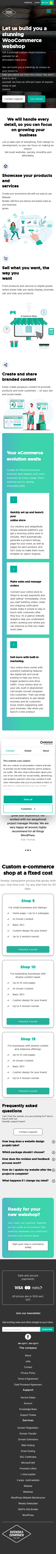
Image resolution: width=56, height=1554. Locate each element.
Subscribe (47, 1329)
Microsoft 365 (28, 1462)
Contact (28, 1367)
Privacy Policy (28, 1372)
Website (28, 1486)
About (28, 1355)
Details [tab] (28, 751)
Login (37, 3)
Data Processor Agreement (28, 1384)
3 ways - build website (28, 1480)
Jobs (28, 1361)
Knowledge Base (28, 1409)
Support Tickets (28, 1415)
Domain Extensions (28, 1439)
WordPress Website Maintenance (28, 1497)
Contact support (13, 98)
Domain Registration (28, 1427)
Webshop (28, 1491)
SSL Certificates (28, 1456)
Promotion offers (28, 1468)
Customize (26, 808)
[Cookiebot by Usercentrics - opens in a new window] (40, 743)
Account (28, 1403)
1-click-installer (28, 1474)
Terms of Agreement (28, 1378)
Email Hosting (28, 1451)
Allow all (28, 799)
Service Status (28, 1397)
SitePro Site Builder (28, 1509)
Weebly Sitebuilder (28, 1503)
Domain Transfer (28, 1433)
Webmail (28, 3)
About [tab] (46, 751)
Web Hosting (28, 1445)
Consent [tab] (10, 751)
